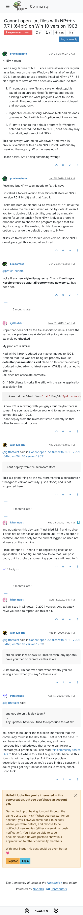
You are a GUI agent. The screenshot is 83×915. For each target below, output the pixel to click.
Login (25, 860)
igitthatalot (17, 323)
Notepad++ (54, 882)
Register (13, 860)
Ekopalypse (17, 263)
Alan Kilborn (17, 444)
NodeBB (38, 889)
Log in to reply (69, 39)
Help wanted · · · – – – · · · (19, 32)
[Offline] (6, 53)
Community (39, 6)
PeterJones (17, 695)
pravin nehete (18, 53)
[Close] (75, 795)
